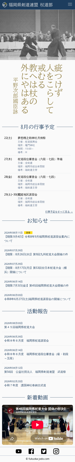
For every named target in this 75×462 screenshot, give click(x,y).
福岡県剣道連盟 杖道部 (31, 5)
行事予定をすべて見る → (59, 211)
